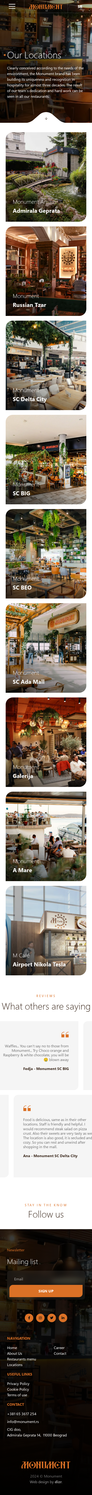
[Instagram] (40, 1318)
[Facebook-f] (29, 1318)
